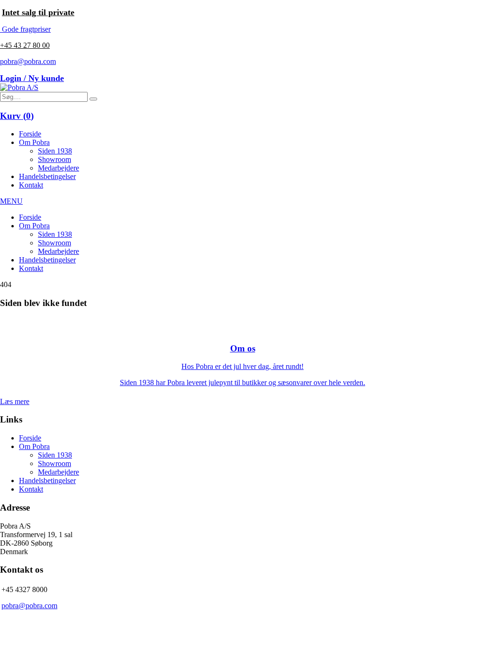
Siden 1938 (55, 151)
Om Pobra (34, 142)
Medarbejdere (58, 168)
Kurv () (17, 116)
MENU (11, 201)
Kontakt (31, 185)
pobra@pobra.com (28, 61)
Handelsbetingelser (47, 176)
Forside (30, 134)
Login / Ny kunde (32, 78)
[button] (93, 99)
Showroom (54, 159)
